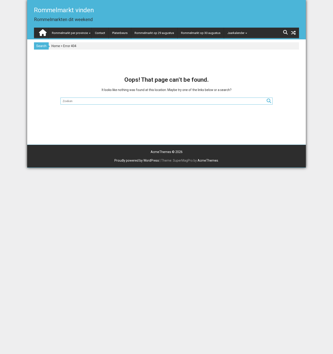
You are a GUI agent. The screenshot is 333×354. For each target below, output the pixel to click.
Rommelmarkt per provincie (70, 33)
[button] (323, 6)
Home (55, 46)
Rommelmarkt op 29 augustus (154, 33)
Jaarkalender (235, 33)
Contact (100, 33)
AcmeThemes (208, 160)
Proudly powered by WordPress (136, 160)
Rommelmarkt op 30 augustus (200, 33)
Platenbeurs (120, 33)
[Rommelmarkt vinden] (42, 31)
